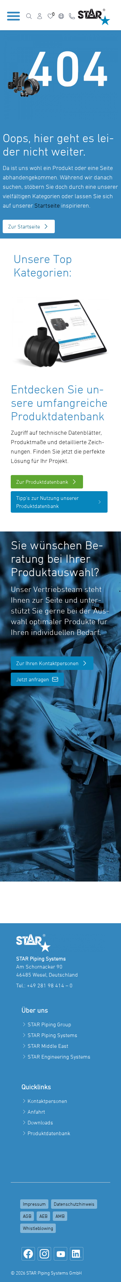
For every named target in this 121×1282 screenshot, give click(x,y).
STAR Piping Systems (52, 1035)
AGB (27, 1216)
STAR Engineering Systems (59, 1057)
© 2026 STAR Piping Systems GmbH (46, 1273)
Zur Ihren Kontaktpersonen (47, 663)
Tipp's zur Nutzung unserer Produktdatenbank (47, 502)
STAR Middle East (48, 1046)
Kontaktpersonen (47, 1101)
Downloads (40, 1122)
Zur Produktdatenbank (42, 482)
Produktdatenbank (49, 1133)
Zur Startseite (24, 226)
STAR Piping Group (49, 1024)
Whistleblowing (38, 1228)
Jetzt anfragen (32, 679)
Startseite (47, 205)
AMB (60, 1216)
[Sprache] (61, 16)
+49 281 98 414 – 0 (50, 985)
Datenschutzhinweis (74, 1204)
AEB (43, 1216)
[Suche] (29, 16)
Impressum (34, 1204)
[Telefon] (72, 16)
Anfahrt (36, 1112)
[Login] (39, 16)
